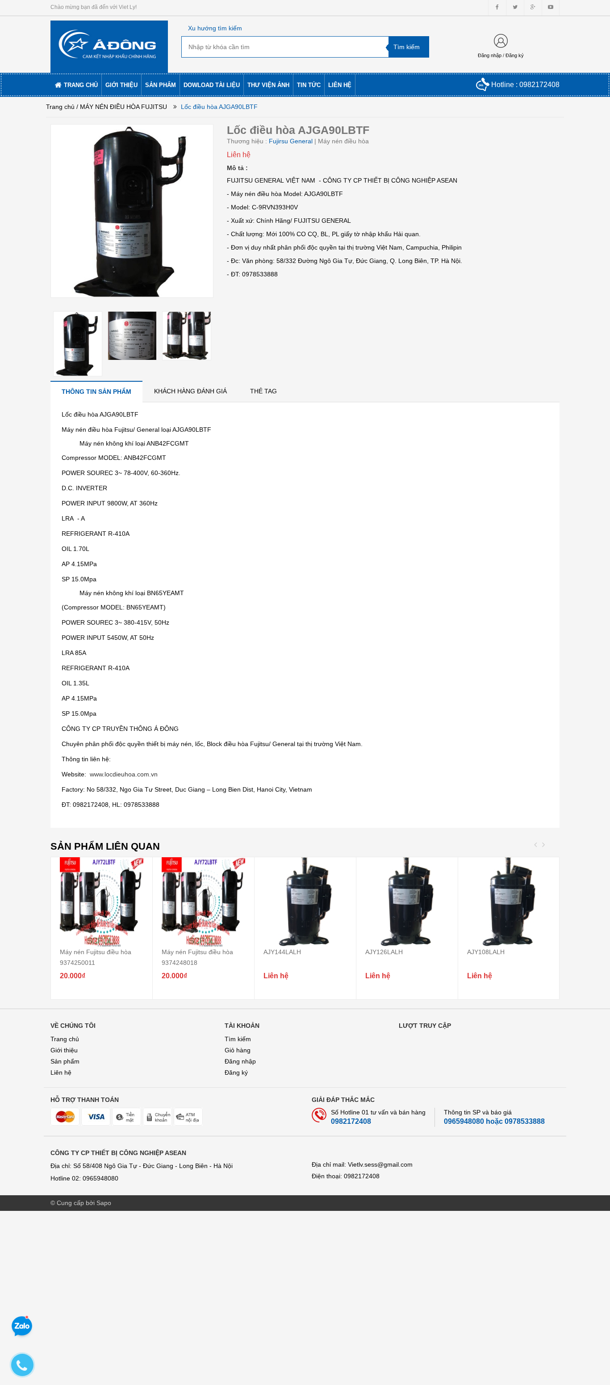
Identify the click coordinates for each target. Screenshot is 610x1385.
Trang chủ (60, 106)
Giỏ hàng (238, 1050)
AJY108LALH (486, 951)
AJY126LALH (384, 951)
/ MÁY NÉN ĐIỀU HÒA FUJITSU (121, 106)
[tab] (96, 391)
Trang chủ (64, 1039)
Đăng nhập (489, 55)
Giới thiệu (64, 1050)
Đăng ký (515, 55)
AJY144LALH (282, 951)
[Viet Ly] (109, 43)
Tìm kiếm (238, 1039)
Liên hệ (60, 1072)
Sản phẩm (64, 1061)
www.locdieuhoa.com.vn (124, 774)
